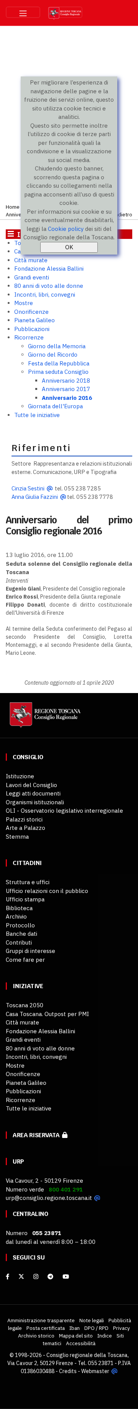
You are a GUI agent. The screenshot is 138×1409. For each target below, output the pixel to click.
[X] (21, 1276)
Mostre (23, 303)
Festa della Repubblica (58, 363)
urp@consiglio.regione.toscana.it (49, 1197)
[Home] (44, 718)
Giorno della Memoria (56, 346)
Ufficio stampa (25, 899)
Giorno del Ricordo (52, 354)
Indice (104, 1335)
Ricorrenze (29, 337)
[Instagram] (35, 1276)
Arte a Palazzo (25, 827)
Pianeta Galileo (34, 320)
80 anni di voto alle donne (48, 285)
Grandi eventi (31, 277)
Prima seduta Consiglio (58, 371)
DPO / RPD (96, 1328)
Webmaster (95, 1371)
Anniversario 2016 (67, 397)
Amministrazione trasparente (41, 1320)
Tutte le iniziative (37, 415)
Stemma (17, 836)
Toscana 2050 (24, 1005)
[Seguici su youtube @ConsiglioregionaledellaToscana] (65, 1276)
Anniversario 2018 (66, 380)
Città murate (31, 260)
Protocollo (20, 925)
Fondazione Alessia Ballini (49, 268)
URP (18, 1161)
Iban (74, 1328)
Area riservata (37, 1135)
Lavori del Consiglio (31, 785)
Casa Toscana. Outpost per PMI (47, 1014)
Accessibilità (80, 1343)
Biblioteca (19, 908)
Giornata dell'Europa (55, 406)
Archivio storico (36, 1335)
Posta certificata (45, 1328)
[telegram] (51, 1276)
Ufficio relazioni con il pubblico (47, 890)
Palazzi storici (24, 819)
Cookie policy (66, 228)
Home (13, 206)
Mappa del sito (76, 1335)
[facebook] (7, 1276)
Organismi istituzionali (35, 802)
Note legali (91, 1320)
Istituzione (20, 776)
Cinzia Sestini (28, 488)
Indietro (122, 214)
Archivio (16, 916)
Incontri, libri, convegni (44, 294)
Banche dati (21, 933)
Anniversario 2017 (66, 389)
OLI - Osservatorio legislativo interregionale (64, 810)
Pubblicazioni (31, 329)
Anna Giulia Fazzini (35, 496)
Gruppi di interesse (30, 950)
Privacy (121, 1328)
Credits (68, 1371)
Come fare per (25, 959)
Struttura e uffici (27, 882)
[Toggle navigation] (23, 12)
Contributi (19, 942)
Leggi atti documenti (33, 793)
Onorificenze (31, 311)
